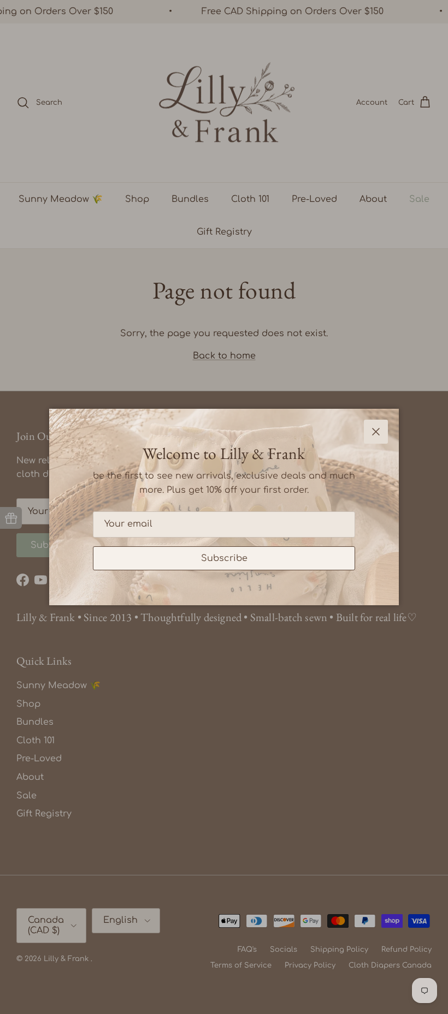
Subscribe (224, 558)
